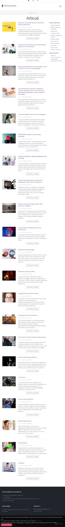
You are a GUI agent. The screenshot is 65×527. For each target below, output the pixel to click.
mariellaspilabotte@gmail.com (43, 509)
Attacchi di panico (55, 43)
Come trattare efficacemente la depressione (32, 337)
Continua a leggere (32, 38)
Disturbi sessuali (55, 39)
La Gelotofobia (22, 443)
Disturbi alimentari (55, 25)
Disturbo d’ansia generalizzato (27, 357)
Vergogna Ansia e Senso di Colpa (28, 293)
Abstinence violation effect (26, 271)
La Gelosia (21, 463)
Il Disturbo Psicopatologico (26, 250)
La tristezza (21, 377)
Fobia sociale (54, 47)
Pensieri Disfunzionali (24, 421)
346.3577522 (38, 511)
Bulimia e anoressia (56, 49)
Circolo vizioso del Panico (25, 399)
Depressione (54, 31)
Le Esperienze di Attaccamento (27, 315)
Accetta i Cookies (6, 524)
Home (30, 13)
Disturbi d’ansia (54, 41)
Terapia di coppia (55, 33)
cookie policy (39, 520)
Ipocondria (53, 45)
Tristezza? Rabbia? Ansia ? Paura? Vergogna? (32, 114)
